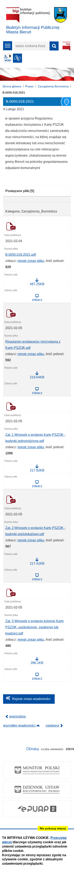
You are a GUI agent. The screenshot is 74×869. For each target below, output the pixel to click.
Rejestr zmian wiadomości (31, 699)
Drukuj (34, 749)
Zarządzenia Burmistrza (53, 86)
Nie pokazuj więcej (53, 828)
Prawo (29, 86)
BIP (66, 46)
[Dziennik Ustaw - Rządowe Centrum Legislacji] (37, 789)
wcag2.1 (7, 58)
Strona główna (11, 86)
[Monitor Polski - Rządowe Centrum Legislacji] (37, 770)
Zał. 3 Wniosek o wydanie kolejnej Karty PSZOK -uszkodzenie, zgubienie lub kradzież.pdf (34, 627)
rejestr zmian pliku (30, 261)
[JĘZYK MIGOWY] (17, 58)
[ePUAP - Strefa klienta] (37, 808)
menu (7, 45)
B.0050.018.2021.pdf (20, 254)
